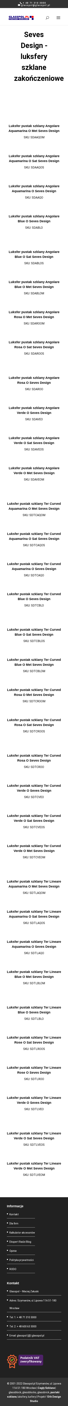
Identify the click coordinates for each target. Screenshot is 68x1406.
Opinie (13, 1250)
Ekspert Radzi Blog (20, 1241)
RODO (12, 1269)
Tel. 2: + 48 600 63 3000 (22, 1326)
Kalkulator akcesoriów (22, 1232)
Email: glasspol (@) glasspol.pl (26, 1335)
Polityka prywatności (21, 1260)
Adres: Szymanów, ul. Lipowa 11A (28, 1300)
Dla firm (13, 1223)
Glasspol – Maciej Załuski (24, 1291)
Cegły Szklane (46, 1387)
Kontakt (14, 1214)
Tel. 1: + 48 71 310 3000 (22, 1317)
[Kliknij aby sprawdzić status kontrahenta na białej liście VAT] (25, 1367)
